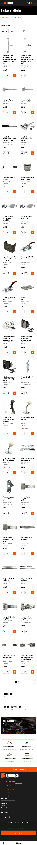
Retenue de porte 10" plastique (9, 178)
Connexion (28, 3)
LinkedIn (5, 817)
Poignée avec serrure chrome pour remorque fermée (27, 338)
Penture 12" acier (26, 100)
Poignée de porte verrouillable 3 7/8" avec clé (26, 139)
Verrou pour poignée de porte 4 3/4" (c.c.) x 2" (9, 499)
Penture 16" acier (8, 100)
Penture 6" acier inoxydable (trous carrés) (8, 539)
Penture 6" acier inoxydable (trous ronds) (26, 499)
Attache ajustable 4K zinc (9, 298)
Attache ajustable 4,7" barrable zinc (27, 217)
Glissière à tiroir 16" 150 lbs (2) (26, 579)
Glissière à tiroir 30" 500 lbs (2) (26, 538)
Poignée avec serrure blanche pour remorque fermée (9, 338)
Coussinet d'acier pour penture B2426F (27, 178)
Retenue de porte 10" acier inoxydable (9, 657)
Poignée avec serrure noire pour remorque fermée (9, 379)
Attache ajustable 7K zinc (27, 258)
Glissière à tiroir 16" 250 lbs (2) (9, 579)
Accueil (2, 17)
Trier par (4, 31)
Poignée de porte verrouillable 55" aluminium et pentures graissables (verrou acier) (9, 59)
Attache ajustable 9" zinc (27, 378)
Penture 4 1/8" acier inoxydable (9, 618)
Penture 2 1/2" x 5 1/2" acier (27, 298)
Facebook (1, 817)
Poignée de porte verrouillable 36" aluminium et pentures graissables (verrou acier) (27, 59)
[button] (8, 75)
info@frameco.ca (10, 796)
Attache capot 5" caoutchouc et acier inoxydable (9, 419)
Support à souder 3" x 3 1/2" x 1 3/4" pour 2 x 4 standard (9, 259)
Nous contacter (5, 808)
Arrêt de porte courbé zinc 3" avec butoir (9, 459)
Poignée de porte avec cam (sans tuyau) (27, 459)
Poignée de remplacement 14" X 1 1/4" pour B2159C (9, 139)
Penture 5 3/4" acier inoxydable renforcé (27, 618)
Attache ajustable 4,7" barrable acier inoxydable (9, 218)
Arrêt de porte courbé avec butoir (27, 418)
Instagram (9, 817)
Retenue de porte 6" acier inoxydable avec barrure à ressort (27, 657)
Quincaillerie (8, 17)
